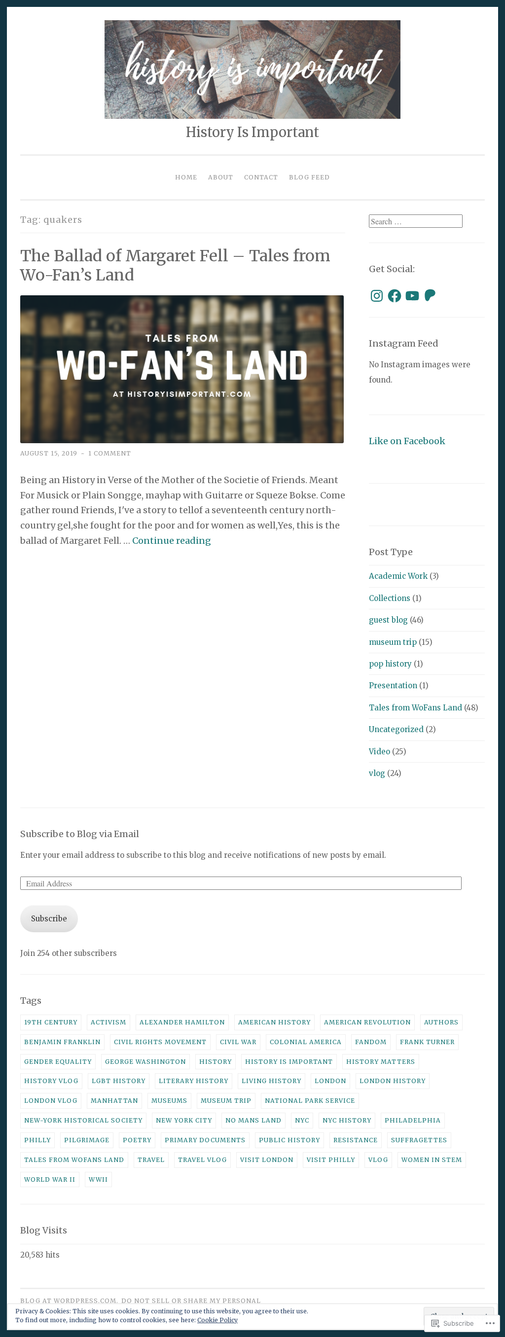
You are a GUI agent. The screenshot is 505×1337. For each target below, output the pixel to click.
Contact (261, 177)
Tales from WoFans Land (415, 707)
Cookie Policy (217, 1320)
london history (393, 1081)
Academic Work (398, 576)
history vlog (51, 1081)
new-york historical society (83, 1120)
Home (186, 177)
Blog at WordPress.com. (69, 1300)
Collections (389, 598)
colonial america (306, 1042)
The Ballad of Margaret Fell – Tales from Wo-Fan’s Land (175, 265)
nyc (302, 1120)
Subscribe (49, 918)
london (330, 1081)
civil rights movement (160, 1042)
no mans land (253, 1120)
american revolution (367, 1022)
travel (151, 1159)
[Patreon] (430, 296)
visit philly (331, 1159)
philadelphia (413, 1120)
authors (441, 1022)
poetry (137, 1140)
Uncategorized (396, 729)
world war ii (49, 1179)
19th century (50, 1022)
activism (108, 1022)
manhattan (114, 1100)
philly (37, 1140)
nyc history (347, 1120)
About (220, 177)
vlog (377, 773)
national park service (310, 1100)
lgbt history (118, 1081)
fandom (371, 1042)
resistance (355, 1140)
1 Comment (109, 453)
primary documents (205, 1140)
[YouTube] (412, 296)
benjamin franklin (62, 1042)
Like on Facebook (407, 441)
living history (271, 1081)
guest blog (388, 620)
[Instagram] (377, 296)
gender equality (58, 1061)
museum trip (393, 642)
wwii (98, 1179)
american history (274, 1022)
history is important (289, 1061)
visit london (266, 1159)
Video (379, 751)
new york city (184, 1120)
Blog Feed (309, 177)
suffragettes (419, 1140)
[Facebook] (394, 296)
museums (169, 1100)
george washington (145, 1061)
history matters (380, 1061)
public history (289, 1140)
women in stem (431, 1159)
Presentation (393, 685)
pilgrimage (86, 1140)
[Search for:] (416, 221)
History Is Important (252, 132)
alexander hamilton (182, 1022)
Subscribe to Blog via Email (79, 834)
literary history (193, 1081)
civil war (238, 1042)
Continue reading (171, 540)
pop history (390, 663)
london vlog (50, 1100)
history (215, 1061)
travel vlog (202, 1159)
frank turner (427, 1042)
